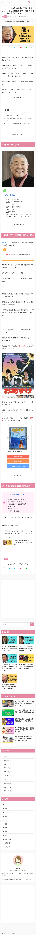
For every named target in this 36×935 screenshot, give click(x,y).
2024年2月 (7, 776)
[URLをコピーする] (31, 48)
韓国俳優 (7, 843)
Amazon (7, 805)
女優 (6, 828)
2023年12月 (8, 783)
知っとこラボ (6, 2)
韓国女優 (7, 847)
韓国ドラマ (8, 839)
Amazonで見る (18, 461)
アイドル (7, 808)
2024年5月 (7, 764)
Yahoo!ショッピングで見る (18, 466)
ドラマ (7, 820)
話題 (6, 835)
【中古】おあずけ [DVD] (15, 451)
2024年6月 (7, 760)
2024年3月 (7, 772)
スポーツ (7, 816)
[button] (4, 48)
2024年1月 (7, 779)
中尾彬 (4, 242)
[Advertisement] (18, 599)
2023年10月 (8, 791)
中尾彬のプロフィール (14, 115)
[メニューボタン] (33, 2)
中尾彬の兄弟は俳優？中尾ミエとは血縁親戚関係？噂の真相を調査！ (23, 542)
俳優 (5, 16)
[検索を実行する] (32, 624)
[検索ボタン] (29, 2)
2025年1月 (7, 756)
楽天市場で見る (18, 456)
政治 (6, 831)
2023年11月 (8, 787)
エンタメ (7, 812)
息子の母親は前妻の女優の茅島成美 (18, 124)
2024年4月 (7, 768)
